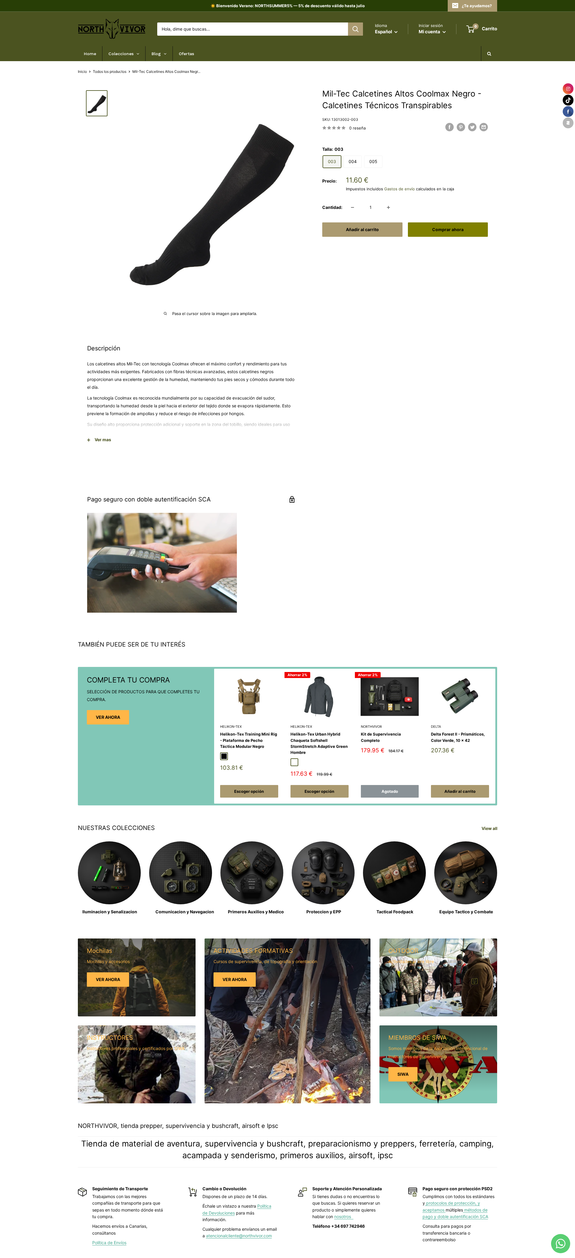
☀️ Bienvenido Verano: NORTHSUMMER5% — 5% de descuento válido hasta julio (288, 5)
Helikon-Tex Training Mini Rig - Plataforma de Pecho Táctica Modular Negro (248, 740)
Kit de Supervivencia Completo (381, 737)
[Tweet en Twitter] (472, 127)
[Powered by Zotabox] (568, 122)
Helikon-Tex (231, 726)
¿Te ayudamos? (477, 5)
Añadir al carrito (362, 229)
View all (490, 828)
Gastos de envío (399, 188)
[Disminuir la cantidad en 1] (352, 207)
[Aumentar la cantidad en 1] (388, 207)
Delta (436, 726)
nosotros (343, 1216)
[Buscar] (355, 29)
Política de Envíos (109, 1242)
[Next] (495, 736)
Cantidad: (332, 207)
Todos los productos (109, 71)
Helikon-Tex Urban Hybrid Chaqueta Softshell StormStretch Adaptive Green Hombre (319, 743)
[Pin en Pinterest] (461, 127)
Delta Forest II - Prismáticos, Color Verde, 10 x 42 (458, 737)
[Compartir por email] (483, 127)
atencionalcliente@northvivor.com (239, 1235)
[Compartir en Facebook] (449, 127)
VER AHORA (108, 717)
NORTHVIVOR (371, 726)
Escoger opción (249, 791)
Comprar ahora (448, 229)
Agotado (390, 791)
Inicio (82, 71)
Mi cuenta (430, 31)
